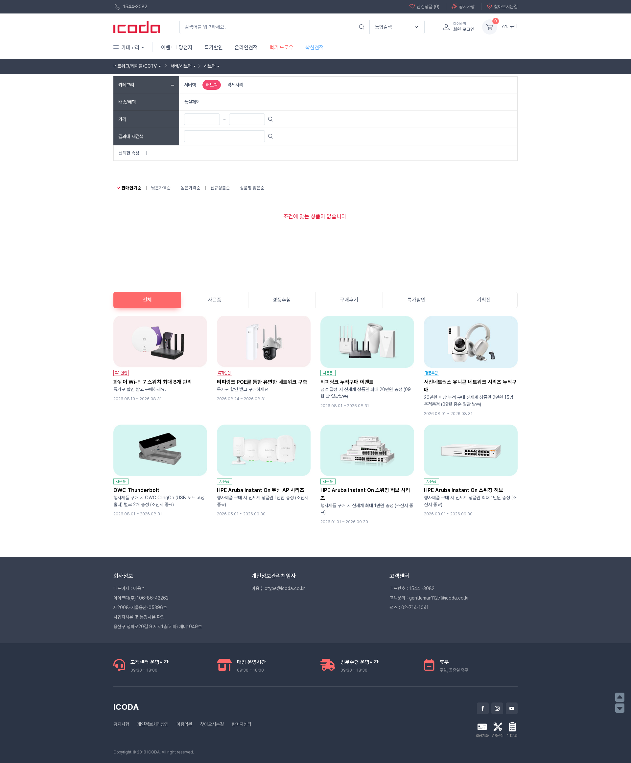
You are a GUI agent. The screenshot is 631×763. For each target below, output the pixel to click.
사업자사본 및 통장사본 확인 (139, 617)
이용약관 (184, 724)
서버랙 (190, 84)
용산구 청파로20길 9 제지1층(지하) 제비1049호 (157, 626)
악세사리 (235, 84)
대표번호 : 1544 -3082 (411, 588)
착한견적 (314, 47)
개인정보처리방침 (153, 724)
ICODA (126, 707)
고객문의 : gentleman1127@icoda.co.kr (429, 598)
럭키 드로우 (281, 47)
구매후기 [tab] (349, 300)
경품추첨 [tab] (281, 300)
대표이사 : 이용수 (129, 588)
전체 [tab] (147, 300)
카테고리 (130, 47)
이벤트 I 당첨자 (177, 47)
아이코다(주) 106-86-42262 (141, 598)
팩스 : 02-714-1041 (409, 607)
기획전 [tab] (484, 300)
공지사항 (467, 6)
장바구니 (510, 26)
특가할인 (213, 47)
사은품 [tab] (215, 300)
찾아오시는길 (506, 6)
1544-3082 (134, 6)
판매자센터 (241, 724)
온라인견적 (246, 47)
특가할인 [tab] (416, 300)
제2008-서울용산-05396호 (140, 607)
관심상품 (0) (428, 6)
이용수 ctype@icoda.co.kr (278, 588)
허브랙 (212, 84)
